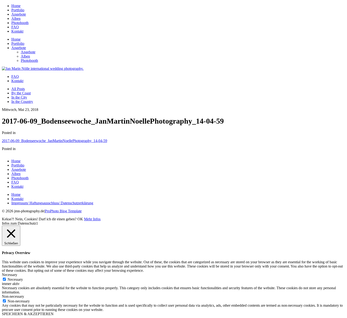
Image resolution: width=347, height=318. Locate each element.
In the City (19, 97)
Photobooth (20, 23)
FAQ (15, 27)
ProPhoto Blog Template (63, 211)
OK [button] (80, 219)
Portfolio (17, 10)
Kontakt (17, 31)
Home (16, 6)
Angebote (18, 14)
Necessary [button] (9, 275)
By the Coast (21, 93)
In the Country (22, 102)
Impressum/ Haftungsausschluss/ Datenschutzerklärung (52, 203)
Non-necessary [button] (13, 296)
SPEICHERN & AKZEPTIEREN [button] (28, 314)
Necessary (15, 279)
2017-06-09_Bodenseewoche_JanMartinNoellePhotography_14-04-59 (54, 141)
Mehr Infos (92, 219)
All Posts (18, 89)
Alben (16, 19)
